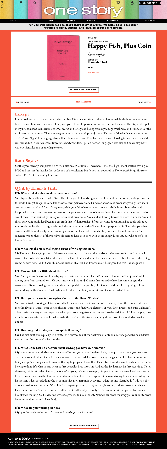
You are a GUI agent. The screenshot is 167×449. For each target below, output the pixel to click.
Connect (112, 20)
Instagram (2, 2)
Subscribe (150, 3)
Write (71, 20)
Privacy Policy (145, 444)
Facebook (2, 8)
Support (151, 20)
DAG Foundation (139, 442)
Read (52, 20)
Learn (91, 20)
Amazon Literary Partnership (75, 444)
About (14, 20)
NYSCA (53, 444)
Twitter (2, 5)
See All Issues (83, 102)
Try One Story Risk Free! (83, 90)
